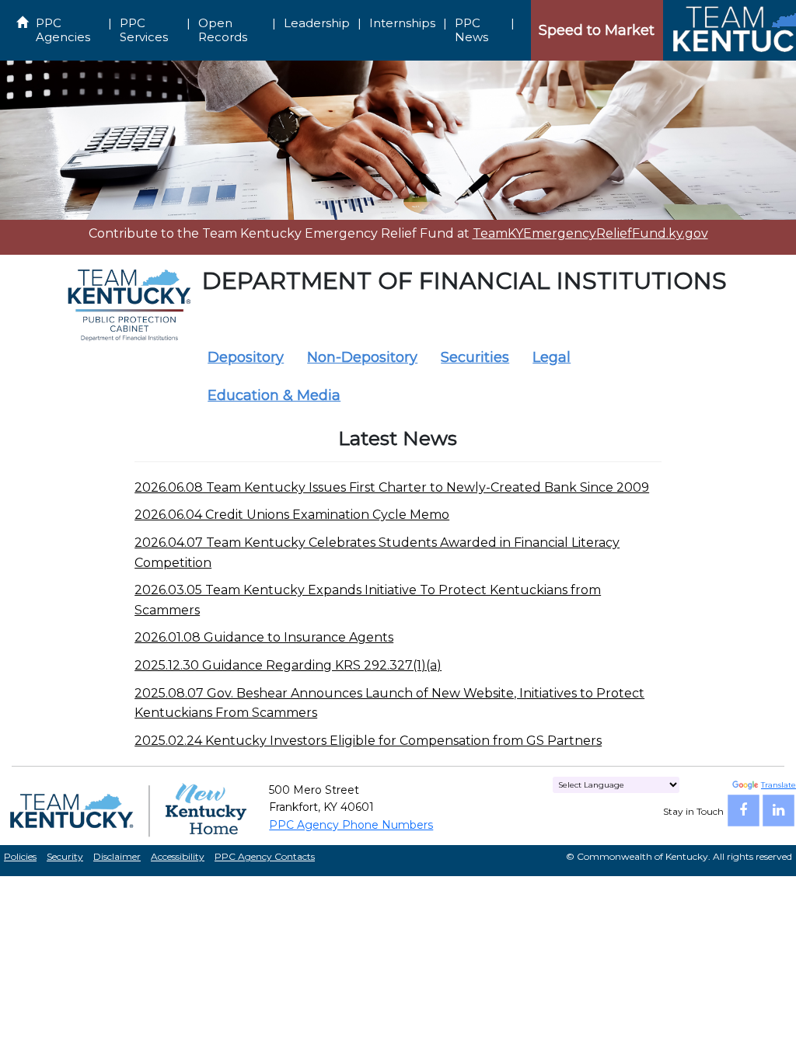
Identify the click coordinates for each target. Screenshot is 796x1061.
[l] (778, 810)
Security (65, 856)
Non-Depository (362, 357)
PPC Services (144, 30)
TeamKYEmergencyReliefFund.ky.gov (590, 233)
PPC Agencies (63, 30)
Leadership (317, 23)
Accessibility (177, 856)
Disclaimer (117, 856)
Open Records (222, 30)
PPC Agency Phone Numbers (351, 825)
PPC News (471, 30)
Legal (551, 357)
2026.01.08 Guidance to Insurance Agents (263, 637)
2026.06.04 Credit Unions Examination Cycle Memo (291, 514)
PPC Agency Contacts (265, 856)
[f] (743, 810)
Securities (475, 357)
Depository (246, 357)
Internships (402, 23)
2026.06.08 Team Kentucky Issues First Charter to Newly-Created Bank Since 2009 (391, 487)
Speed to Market (597, 30)
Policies (20, 856)
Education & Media (274, 395)
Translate (778, 785)
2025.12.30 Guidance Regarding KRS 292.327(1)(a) (288, 665)
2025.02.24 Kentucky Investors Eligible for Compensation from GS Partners (368, 740)
